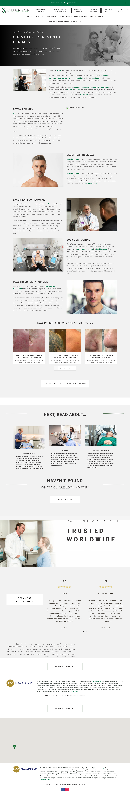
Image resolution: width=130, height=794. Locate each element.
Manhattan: (40, 10)
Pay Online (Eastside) (94, 10)
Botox (15, 113)
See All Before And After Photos (65, 384)
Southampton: (60, 10)
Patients (102, 17)
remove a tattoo (58, 78)
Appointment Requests (78, 10)
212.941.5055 (73, 691)
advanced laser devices (83, 87)
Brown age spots (101, 450)
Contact (75, 21)
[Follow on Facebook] (63, 789)
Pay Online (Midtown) (108, 10)
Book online (120, 10)
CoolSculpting (101, 249)
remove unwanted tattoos (43, 204)
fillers (69, 90)
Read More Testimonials (25, 599)
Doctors (38, 17)
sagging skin (96, 78)
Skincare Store (80, 17)
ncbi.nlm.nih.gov (90, 183)
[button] (51, 604)
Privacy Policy (96, 681)
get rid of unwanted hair (74, 78)
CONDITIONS (65, 17)
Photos (93, 17)
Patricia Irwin (105, 593)
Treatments (51, 17)
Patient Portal (65, 666)
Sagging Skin (29, 453)
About (27, 17)
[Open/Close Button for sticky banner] (125, 2)
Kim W (64, 593)
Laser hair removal (74, 159)
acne (59, 70)
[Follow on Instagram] (67, 789)
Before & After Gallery (59, 21)
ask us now (65, 499)
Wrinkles (65, 450)
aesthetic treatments (101, 87)
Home (15, 32)
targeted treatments (85, 249)
